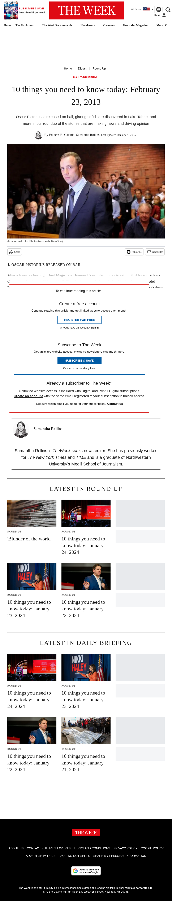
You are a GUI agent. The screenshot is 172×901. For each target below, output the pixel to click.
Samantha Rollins (87, 135)
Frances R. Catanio (61, 135)
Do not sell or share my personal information (107, 855)
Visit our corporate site (138, 888)
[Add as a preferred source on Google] (86, 870)
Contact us (115, 403)
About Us (16, 848)
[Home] (7, 25)
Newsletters (88, 25)
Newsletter (157, 251)
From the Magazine (135, 25)
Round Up (99, 68)
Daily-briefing (85, 77)
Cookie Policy (152, 848)
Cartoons (109, 25)
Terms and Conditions (92, 848)
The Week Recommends (57, 25)
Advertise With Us (40, 855)
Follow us (137, 251)
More (160, 25)
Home (68, 68)
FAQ (62, 855)
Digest (82, 68)
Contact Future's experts (48, 848)
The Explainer (25, 25)
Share (17, 251)
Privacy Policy (125, 848)
